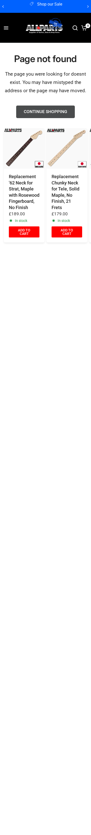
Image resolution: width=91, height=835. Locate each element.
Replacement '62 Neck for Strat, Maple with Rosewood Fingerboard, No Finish (24, 192)
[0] (83, 28)
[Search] (75, 28)
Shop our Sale (49, 4)
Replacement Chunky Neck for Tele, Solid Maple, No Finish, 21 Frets (65, 192)
